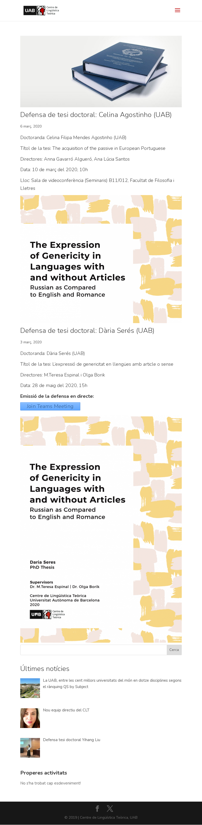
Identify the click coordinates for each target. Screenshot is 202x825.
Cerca (174, 649)
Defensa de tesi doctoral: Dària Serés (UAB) (87, 330)
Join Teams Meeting (50, 406)
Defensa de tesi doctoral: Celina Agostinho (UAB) (96, 114)
